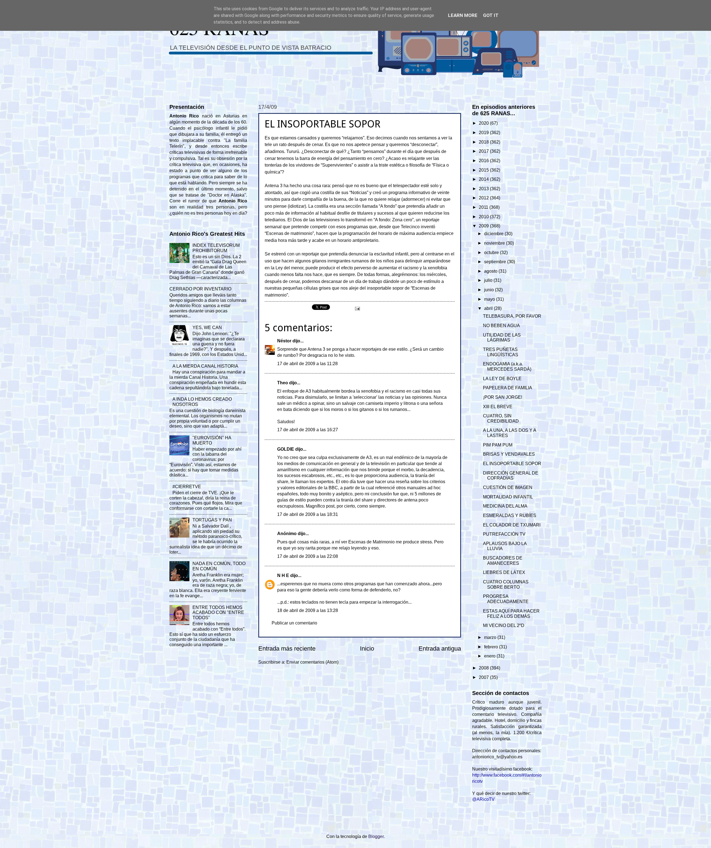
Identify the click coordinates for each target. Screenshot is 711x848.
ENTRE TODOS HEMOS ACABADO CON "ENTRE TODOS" (218, 612)
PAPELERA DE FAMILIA (507, 387)
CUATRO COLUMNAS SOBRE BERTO (506, 584)
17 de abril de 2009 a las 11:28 (307, 363)
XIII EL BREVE (497, 406)
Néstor (284, 340)
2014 (484, 179)
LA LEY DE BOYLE (502, 378)
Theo (282, 382)
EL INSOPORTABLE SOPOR (512, 463)
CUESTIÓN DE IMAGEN (507, 487)
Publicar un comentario (294, 623)
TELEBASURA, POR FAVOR (512, 316)
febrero (491, 646)
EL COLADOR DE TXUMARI (511, 525)
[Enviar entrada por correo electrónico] (357, 308)
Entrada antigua (440, 648)
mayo (490, 299)
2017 (484, 151)
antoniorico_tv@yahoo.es (497, 756)
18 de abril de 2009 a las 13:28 (307, 610)
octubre (492, 252)
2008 (484, 668)
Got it (491, 15)
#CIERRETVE (186, 486)
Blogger (376, 836)
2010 (484, 216)
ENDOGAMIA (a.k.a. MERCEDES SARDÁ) (507, 367)
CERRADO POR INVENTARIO (200, 289)
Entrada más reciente (287, 648)
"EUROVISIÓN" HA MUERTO (211, 440)
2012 (484, 197)
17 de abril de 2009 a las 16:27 (307, 429)
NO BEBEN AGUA (501, 325)
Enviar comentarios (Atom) (312, 662)
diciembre (494, 233)
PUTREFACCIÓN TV (504, 534)
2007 (484, 677)
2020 (484, 123)
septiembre (495, 261)
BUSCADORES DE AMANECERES (502, 561)
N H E (283, 575)
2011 (484, 207)
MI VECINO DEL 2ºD (503, 625)
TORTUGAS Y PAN (212, 520)
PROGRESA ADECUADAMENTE (506, 599)
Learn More (462, 15)
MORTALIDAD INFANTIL (508, 497)
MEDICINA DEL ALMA (505, 506)
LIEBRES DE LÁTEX (504, 572)
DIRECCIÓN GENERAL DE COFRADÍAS (510, 476)
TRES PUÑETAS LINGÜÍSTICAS (500, 352)
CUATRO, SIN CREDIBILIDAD (501, 418)
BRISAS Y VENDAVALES (509, 454)
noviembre (495, 243)
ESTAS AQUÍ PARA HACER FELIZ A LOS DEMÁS (511, 614)
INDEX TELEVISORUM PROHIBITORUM (216, 248)
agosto (491, 271)
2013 (484, 188)
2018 (484, 142)
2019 (484, 132)
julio (489, 280)
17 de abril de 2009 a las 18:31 (307, 514)
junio (489, 289)
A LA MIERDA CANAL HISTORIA (205, 366)
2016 (484, 160)
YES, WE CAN (207, 327)
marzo (490, 637)
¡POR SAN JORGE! (502, 397)
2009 (484, 226)
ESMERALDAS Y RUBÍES (509, 515)
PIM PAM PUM (497, 445)
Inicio (367, 648)
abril (489, 308)
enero (490, 656)
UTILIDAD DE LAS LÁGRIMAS (502, 338)
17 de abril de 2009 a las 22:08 (307, 556)
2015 (484, 170)
